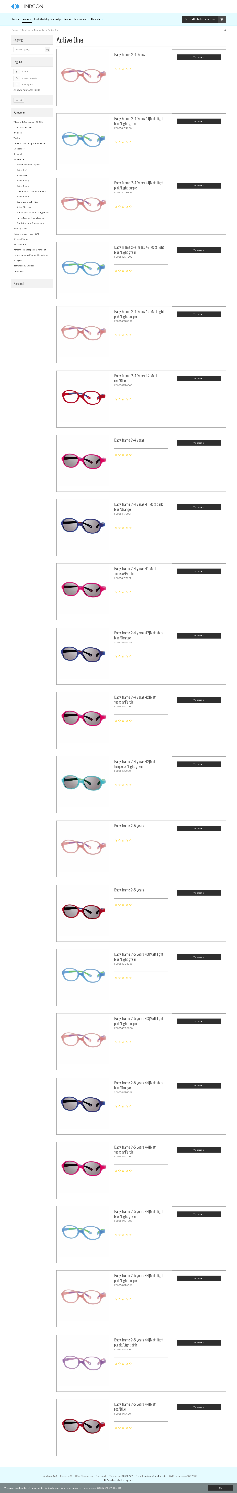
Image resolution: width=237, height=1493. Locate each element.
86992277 (127, 1476)
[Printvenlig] (224, 30)
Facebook (112, 1480)
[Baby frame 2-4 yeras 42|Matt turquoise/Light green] (84, 783)
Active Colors (23, 186)
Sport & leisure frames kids (30, 223)
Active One (22, 175)
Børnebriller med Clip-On (28, 164)
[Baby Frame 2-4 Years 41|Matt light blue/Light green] (84, 140)
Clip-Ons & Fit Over (23, 127)
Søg (47, 49)
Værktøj (17, 138)
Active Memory (24, 207)
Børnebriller (19, 159)
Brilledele (18, 133)
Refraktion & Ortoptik (24, 266)
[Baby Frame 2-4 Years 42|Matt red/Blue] (84, 398)
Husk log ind (27, 84)
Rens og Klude (20, 228)
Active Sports (23, 196)
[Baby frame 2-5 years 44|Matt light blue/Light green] (84, 1233)
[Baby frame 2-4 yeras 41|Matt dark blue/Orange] (84, 526)
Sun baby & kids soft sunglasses (33, 212)
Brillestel (18, 154)
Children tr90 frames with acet (31, 191)
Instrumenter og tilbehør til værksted (31, 255)
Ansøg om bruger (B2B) (27, 89)
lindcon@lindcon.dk (155, 1476)
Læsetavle (19, 271)
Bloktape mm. (20, 244)
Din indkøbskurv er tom (200, 19)
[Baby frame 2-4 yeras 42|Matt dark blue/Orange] (84, 655)
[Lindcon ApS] (118, 6)
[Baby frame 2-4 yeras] (84, 462)
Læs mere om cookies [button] (109, 1487)
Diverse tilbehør (21, 239)
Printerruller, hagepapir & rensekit (30, 250)
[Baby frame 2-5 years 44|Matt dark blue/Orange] (84, 1105)
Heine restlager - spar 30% (26, 234)
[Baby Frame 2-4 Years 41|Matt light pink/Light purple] (84, 205)
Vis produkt (198, 57)
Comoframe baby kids (27, 202)
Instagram (126, 1480)
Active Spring (23, 180)
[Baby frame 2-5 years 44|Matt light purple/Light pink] (84, 1362)
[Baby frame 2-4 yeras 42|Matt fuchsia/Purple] (84, 719)
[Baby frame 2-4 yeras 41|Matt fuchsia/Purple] (84, 590)
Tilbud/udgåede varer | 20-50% (28, 122)
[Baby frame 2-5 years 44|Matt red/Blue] (84, 1426)
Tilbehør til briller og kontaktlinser (30, 143)
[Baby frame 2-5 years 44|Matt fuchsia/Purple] (84, 1169)
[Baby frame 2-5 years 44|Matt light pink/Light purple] (84, 1298)
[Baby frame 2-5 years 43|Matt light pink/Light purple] (84, 1040)
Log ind (19, 100)
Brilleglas (18, 260)
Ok (220, 1488)
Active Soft (22, 170)
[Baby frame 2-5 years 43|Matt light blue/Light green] (84, 976)
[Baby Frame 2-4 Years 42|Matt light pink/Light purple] (84, 333)
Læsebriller (19, 149)
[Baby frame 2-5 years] (84, 848)
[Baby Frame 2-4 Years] (84, 76)
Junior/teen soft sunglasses (30, 218)
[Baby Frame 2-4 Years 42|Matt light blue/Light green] (84, 269)
